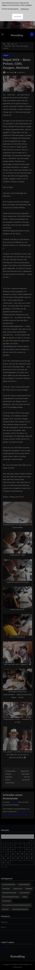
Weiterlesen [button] (25, 9)
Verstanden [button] (17, 16)
